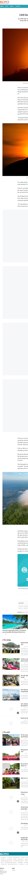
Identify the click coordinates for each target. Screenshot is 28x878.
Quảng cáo (1, 873)
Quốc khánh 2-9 (22, 864)
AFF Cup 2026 (9, 859)
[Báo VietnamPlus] (22, 693)
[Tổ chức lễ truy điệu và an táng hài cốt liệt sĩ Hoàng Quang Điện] (11, 812)
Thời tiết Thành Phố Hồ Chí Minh (10, 862)
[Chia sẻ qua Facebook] (19, 594)
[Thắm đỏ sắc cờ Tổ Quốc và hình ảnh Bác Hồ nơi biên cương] (11, 797)
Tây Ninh (22, 603)
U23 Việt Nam (3, 859)
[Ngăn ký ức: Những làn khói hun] (11, 783)
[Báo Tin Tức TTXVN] (22, 796)
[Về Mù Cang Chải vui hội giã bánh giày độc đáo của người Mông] (11, 740)
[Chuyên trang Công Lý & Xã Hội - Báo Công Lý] (22, 720)
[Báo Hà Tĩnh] (22, 753)
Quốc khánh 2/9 (21, 859)
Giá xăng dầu (3, 857)
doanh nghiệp (20, 862)
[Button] (21, 594)
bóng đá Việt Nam (16, 857)
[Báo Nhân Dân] (22, 825)
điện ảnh (15, 859)
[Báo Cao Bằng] (22, 811)
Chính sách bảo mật (3, 872)
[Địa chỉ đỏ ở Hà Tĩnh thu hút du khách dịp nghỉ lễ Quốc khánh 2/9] (11, 769)
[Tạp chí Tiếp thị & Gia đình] (3, 634)
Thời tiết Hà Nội (4, 864)
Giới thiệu (1, 870)
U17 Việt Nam (9, 857)
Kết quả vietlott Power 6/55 (13, 864)
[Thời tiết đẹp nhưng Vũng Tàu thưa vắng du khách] (11, 828)
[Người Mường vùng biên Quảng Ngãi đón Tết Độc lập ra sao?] (11, 647)
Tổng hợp (13, 870)
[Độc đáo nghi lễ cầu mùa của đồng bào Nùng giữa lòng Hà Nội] (11, 680)
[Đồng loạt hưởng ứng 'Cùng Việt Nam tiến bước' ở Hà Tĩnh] (11, 754)
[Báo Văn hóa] (22, 646)
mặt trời (20, 608)
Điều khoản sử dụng (3, 871)
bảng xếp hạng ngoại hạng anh (6, 860)
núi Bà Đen (21, 606)
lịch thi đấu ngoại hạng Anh (18, 860)
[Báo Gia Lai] (23, 780)
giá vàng (22, 857)
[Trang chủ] (4, 2)
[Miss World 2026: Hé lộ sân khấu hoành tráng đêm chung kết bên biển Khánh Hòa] (11, 694)
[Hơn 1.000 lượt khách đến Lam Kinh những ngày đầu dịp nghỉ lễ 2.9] (11, 709)
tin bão (2, 862)
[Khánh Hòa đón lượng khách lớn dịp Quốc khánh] (11, 723)
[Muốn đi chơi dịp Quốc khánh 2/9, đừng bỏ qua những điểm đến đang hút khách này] (15, 622)
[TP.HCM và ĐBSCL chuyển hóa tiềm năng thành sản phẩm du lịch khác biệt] (11, 664)
